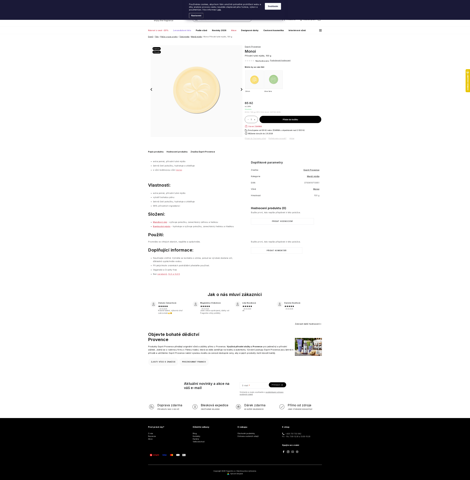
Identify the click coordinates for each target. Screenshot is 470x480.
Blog (195, 433)
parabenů (162, 274)
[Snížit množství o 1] (248, 120)
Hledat (196, 20)
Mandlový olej (160, 222)
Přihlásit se (277, 385)
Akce (150, 439)
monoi (179, 170)
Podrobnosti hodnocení (280, 60)
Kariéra (196, 439)
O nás (150, 433)
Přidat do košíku (290, 119)
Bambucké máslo (161, 226)
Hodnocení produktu (177, 151)
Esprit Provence (253, 46)
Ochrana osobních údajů (247, 436)
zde (219, 9)
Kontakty (196, 436)
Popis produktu (156, 151)
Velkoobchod (199, 442)
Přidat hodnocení (282, 221)
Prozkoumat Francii (194, 362)
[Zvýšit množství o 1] (254, 120)
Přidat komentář (277, 250)
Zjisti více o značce (163, 362)
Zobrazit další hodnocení (307, 324)
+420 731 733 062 (293, 434)
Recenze (152, 436)
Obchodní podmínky (246, 433)
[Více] (319, 30)
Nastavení (196, 15)
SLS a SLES (174, 274)
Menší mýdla (313, 176)
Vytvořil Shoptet (236, 474)
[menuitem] (159, 30)
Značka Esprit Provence (203, 151)
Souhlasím (273, 6)
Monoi (316, 189)
